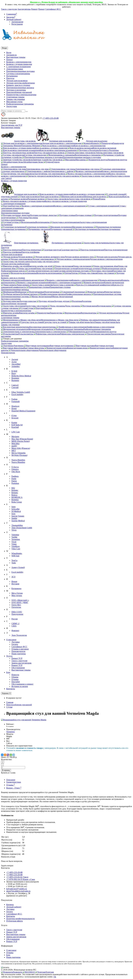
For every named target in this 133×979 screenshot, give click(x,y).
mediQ (14, 446)
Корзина (10, 904)
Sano (13, 507)
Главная (9, 702)
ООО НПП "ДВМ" (19, 602)
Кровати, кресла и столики (18, 85)
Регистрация (17, 24)
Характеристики (13, 782)
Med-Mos (15, 443)
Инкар (14, 581)
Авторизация (17, 22)
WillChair (15, 556)
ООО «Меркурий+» (20, 600)
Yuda (13, 563)
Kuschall (15, 427)
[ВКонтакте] (2, 755)
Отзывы (15, 679)
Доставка (15, 642)
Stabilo (14, 518)
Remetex (15, 500)
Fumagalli (15, 401)
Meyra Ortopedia (18, 453)
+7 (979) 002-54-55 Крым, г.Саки (20, 879)
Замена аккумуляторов (21, 663)
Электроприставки (14, 69)
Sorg (13, 514)
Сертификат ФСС (53, 9)
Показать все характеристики (19, 746)
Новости (15, 675)
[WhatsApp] (11, 755)
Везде (8, 52)
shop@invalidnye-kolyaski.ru (18, 891)
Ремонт (34, 9)
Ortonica (15, 469)
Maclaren (15, 436)
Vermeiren (15, 539)
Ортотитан (16, 607)
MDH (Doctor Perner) (20, 441)
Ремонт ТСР (16, 665)
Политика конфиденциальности (20, 918)
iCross (14, 415)
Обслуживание (18, 668)
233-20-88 (50, 118)
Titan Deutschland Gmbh (21, 528)
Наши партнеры (18, 654)
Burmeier (15, 380)
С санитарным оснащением (18, 66)
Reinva (14, 495)
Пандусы (10, 78)
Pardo (13, 478)
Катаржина (16, 588)
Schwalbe (15, 509)
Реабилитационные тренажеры (20, 104)
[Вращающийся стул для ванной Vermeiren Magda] (23, 720)
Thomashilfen (17, 525)
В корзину (6, 770)
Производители (8, 353)
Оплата (14, 644)
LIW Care (15, 432)
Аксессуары (11, 106)
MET (13, 450)
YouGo (14, 560)
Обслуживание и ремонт (22, 684)
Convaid (14, 387)
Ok (55, 977)
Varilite (14, 537)
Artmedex (15, 366)
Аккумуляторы (24, 9)
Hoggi (14, 408)
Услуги (9, 656)
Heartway (15, 406)
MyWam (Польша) (19, 455)
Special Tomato (17, 516)
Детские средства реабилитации (20, 83)
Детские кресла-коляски (17, 80)
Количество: (6, 759)
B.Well (14, 371)
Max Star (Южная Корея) (22, 439)
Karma (14, 422)
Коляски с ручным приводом (19, 64)
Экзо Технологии (19, 635)
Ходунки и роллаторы (16, 90)
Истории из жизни (19, 686)
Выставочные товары (15, 57)
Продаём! (15, 682)
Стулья (9, 707)
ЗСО (13, 577)
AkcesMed (15, 364)
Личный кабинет (13, 907)
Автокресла (11, 55)
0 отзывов (10, 726)
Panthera (15, 476)
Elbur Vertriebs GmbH (20, 392)
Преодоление (17, 614)
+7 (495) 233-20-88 (14, 872)
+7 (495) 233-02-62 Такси (17, 877)
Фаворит (15, 630)
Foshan (14, 399)
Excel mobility (17, 394)
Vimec (14, 544)
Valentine (15, 535)
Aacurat (14, 359)
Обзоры (14, 677)
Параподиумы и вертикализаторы (21, 94)
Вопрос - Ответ (13, 788)
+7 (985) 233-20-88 (14, 875)
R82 (13, 488)
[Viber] (8, 755)
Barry (13, 373)
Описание (10, 780)
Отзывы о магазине (20, 649)
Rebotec (14, 490)
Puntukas (15, 483)
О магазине (11, 640)
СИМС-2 (15, 623)
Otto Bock (15, 471)
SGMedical (16, 511)
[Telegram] (13, 755)
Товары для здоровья (15, 99)
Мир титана (16, 595)
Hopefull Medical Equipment (23, 411)
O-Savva (15, 467)
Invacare (14, 418)
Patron (14, 481)
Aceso (14, 362)
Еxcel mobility (17, 572)
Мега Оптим (17, 593)
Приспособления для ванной (19, 92)
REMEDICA (16, 497)
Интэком (15, 584)
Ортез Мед (16, 605)
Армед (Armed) (18, 567)
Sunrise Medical (18, 521)
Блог (8, 672)
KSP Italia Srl (17, 425)
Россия (14, 619)
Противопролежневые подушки (20, 71)
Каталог (8, 123)
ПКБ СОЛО (16, 612)
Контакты (10, 689)
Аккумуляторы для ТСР (11, 125)
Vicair (13, 542)
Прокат (41, 9)
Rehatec (14, 493)
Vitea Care (15, 549)
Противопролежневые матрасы (20, 87)
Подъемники (12, 76)
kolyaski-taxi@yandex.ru (16, 889)
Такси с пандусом (9, 9)
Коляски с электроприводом (18, 62)
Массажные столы (14, 102)
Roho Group (16, 502)
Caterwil (14, 385)
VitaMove (15, 546)
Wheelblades (16, 553)
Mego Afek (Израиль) (20, 448)
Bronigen (15, 378)
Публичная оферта (14, 921)
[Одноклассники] (5, 755)
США (13, 626)
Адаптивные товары (15, 97)
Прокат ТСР (16, 658)
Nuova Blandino (18, 460)
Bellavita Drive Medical (21, 376)
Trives (13, 530)
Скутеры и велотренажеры (18, 73)
